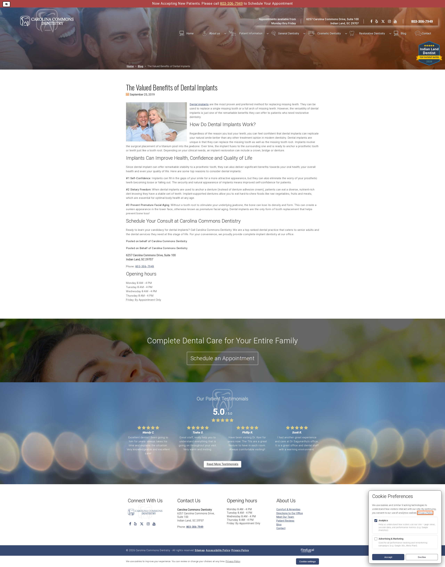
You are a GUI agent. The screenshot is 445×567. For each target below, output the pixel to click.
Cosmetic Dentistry (329, 33)
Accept (388, 557)
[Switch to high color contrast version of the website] (6, 4)
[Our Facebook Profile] (371, 21)
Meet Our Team (285, 517)
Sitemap (200, 550)
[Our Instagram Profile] (389, 21)
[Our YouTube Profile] (395, 21)
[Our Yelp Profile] (376, 21)
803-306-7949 (231, 3)
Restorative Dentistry (372, 33)
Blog (403, 33)
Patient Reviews (285, 520)
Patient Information (250, 33)
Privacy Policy (240, 550)
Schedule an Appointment (223, 358)
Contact (426, 33)
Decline (422, 557)
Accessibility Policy (218, 550)
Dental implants (199, 104)
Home (190, 33)
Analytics (383, 520)
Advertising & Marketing (391, 538)
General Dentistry (288, 33)
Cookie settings (307, 561)
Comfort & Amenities (288, 509)
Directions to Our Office (289, 513)
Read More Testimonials (222, 464)
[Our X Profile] (383, 21)
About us (214, 33)
